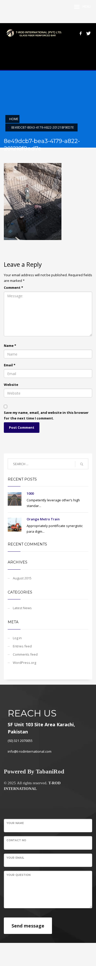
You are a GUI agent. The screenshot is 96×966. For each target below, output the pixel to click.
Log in (17, 638)
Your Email (15, 857)
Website (11, 384)
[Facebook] (80, 33)
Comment (13, 287)
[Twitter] (88, 33)
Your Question (18, 875)
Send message (28, 926)
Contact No (16, 840)
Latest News (22, 608)
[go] (81, 464)
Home (13, 119)
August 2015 (22, 578)
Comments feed (25, 654)
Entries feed (22, 646)
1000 (30, 493)
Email (9, 365)
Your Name (15, 823)
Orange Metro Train (43, 519)
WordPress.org (24, 662)
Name (10, 345)
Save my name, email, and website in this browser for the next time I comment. (46, 415)
